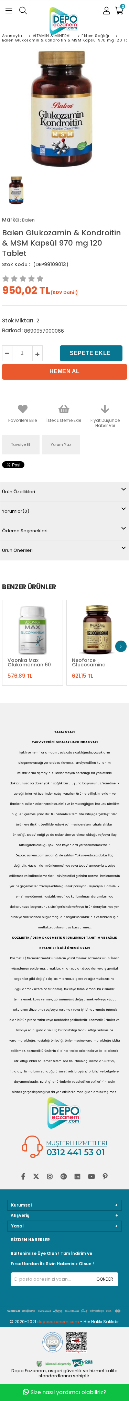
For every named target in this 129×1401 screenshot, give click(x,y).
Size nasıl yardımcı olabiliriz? (68, 1392)
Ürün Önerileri (17, 550)
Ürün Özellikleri (18, 491)
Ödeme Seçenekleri (24, 530)
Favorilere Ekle (32, 627)
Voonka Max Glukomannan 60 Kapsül (29, 662)
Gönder (104, 1279)
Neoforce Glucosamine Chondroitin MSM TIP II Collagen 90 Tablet (93, 662)
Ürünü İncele (48, 627)
